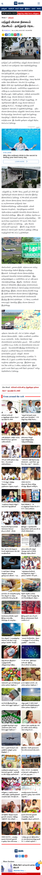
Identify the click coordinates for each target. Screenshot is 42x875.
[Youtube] (26, 856)
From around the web (13, 396)
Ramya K (7, 30)
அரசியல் (11, 9)
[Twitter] (19, 856)
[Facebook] (16, 856)
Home (4, 17)
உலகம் (33, 9)
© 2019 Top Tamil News (21, 873)
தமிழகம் (4, 9)
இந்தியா (27, 9)
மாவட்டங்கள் (19, 9)
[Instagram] (23, 856)
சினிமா (39, 9)
